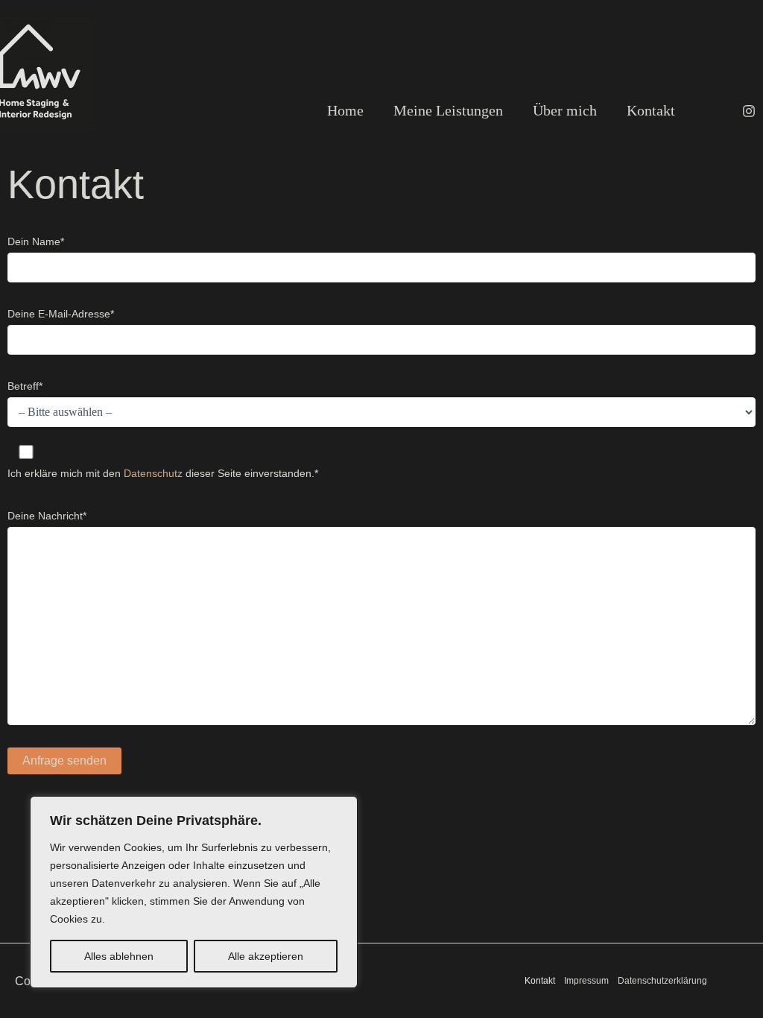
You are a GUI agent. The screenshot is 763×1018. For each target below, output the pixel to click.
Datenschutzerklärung (662, 981)
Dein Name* (35, 241)
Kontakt (540, 981)
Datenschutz (153, 473)
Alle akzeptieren (265, 956)
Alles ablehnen (118, 956)
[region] (194, 892)
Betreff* (24, 386)
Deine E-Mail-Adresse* (60, 314)
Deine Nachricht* (46, 516)
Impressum (586, 981)
